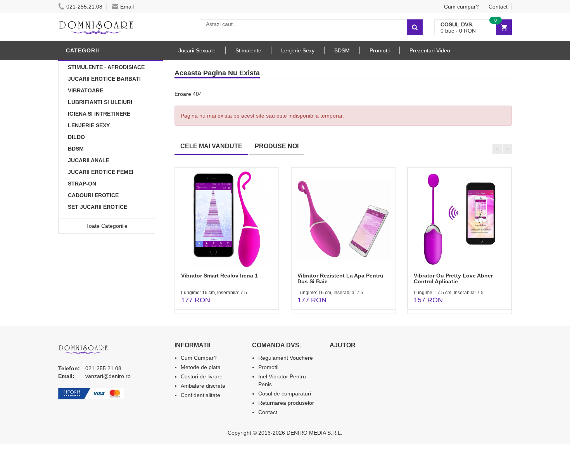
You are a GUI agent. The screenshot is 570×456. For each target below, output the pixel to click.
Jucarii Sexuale (197, 50)
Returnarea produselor (286, 403)
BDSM (76, 149)
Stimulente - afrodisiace (106, 67)
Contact (498, 6)
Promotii (268, 367)
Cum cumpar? (461, 6)
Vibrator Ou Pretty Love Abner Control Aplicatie (453, 278)
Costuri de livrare (202, 376)
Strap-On (82, 183)
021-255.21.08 (84, 6)
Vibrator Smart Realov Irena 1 (219, 275)
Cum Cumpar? (199, 358)
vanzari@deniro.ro (108, 376)
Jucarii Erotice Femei (100, 172)
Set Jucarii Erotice (97, 207)
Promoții (380, 50)
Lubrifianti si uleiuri (100, 102)
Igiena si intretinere (99, 114)
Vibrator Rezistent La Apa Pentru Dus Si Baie (340, 278)
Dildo (76, 137)
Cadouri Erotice (93, 195)
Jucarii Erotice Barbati (104, 79)
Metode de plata (201, 367)
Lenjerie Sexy (89, 125)
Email (127, 6)
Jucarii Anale (88, 160)
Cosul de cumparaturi (284, 393)
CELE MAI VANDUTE (211, 146)
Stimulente (248, 50)
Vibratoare (85, 90)
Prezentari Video (429, 50)
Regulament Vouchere (285, 358)
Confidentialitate (200, 395)
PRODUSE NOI (277, 146)
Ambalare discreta (203, 386)
